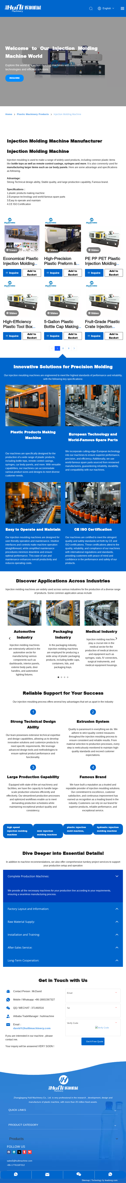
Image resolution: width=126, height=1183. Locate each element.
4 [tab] (67, 677)
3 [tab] (64, 677)
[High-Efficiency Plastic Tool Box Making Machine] (22, 299)
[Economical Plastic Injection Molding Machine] (22, 236)
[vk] (30, 1152)
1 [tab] (58, 677)
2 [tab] (61, 677)
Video (13, 250)
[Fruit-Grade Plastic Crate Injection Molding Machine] (104, 299)
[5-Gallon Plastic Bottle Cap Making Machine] (63, 299)
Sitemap (86, 1180)
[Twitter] (19, 1152)
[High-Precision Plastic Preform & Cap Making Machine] (63, 236)
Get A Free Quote (94, 1041)
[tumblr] (24, 1152)
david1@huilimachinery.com (32, 1028)
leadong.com (111, 1180)
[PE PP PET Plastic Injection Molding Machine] (104, 236)
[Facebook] (9, 1152)
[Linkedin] (14, 1152)
